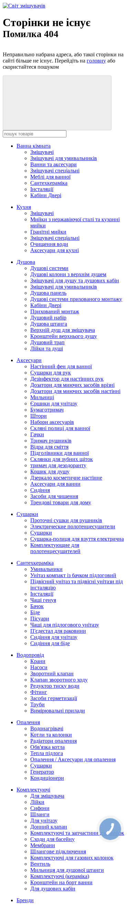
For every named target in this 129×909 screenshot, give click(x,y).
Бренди (25, 900)
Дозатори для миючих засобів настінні (75, 391)
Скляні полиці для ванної (60, 428)
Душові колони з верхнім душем (68, 274)
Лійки (37, 802)
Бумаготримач (47, 410)
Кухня (24, 207)
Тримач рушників (51, 441)
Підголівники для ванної (59, 453)
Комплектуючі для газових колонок (72, 858)
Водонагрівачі (46, 728)
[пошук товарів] (57, 103)
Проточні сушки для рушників (66, 520)
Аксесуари (29, 360)
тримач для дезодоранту (58, 465)
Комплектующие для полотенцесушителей (55, 548)
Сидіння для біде (50, 643)
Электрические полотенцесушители (72, 526)
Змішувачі (42, 152)
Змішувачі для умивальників (63, 158)
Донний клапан (48, 827)
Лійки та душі (46, 348)
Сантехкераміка (48, 183)
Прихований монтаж (54, 311)
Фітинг (38, 692)
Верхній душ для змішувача (62, 330)
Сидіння (40, 490)
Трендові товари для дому (60, 502)
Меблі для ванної (50, 177)
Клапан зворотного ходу (59, 680)
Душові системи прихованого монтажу (76, 299)
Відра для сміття (49, 447)
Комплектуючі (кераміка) (59, 876)
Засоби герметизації (53, 698)
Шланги (40, 814)
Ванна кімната (34, 146)
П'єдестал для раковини (58, 631)
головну (96, 61)
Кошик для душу (49, 471)
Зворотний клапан (52, 673)
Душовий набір (48, 318)
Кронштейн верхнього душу (63, 336)
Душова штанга (48, 324)
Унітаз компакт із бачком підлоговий (73, 575)
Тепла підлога (46, 753)
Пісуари (39, 618)
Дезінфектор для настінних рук (67, 379)
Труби (37, 704)
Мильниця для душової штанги (67, 870)
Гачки (37, 434)
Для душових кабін (52, 888)
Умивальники (46, 569)
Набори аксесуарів (52, 422)
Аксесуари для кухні (54, 250)
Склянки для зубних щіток (61, 459)
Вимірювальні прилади (57, 711)
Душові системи (49, 268)
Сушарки (27, 514)
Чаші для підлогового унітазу (64, 625)
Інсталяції (41, 189)
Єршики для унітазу (53, 403)
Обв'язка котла (47, 747)
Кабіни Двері (45, 195)
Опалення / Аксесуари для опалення (73, 759)
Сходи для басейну (52, 839)
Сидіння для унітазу (53, 637)
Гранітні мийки (48, 232)
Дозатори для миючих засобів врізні (72, 385)
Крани (37, 661)
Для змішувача (47, 796)
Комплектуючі (33, 790)
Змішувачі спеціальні (54, 170)
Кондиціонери (47, 778)
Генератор (42, 772)
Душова (26, 262)
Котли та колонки (51, 735)
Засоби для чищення (54, 496)
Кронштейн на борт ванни (61, 882)
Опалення (28, 722)
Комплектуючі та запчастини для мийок (77, 833)
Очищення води (49, 244)
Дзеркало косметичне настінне (66, 478)
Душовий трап (47, 342)
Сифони (40, 808)
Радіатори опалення (53, 741)
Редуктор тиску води (54, 686)
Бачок (37, 606)
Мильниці (42, 397)
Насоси (38, 667)
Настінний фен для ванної (61, 366)
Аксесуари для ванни (55, 484)
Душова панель (48, 293)
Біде (35, 612)
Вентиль (40, 864)
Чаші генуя (43, 600)
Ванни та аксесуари (53, 164)
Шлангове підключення (58, 851)
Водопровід (30, 655)
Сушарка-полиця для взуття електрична (77, 539)
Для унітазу (43, 820)
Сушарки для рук (50, 372)
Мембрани (42, 845)
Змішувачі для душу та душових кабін (74, 280)
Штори (38, 416)
